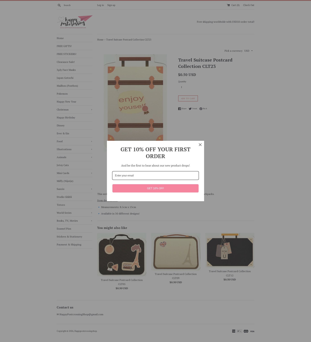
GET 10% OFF (155, 188)
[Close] (200, 145)
